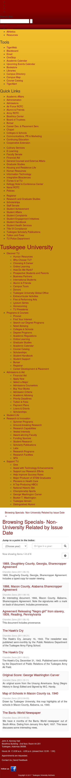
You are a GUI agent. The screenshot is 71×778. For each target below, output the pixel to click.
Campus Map (14, 77)
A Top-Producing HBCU (25, 484)
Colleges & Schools (17, 132)
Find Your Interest (22, 319)
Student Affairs (14, 212)
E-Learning (12, 151)
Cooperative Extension (18, 142)
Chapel (10, 129)
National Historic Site (24, 487)
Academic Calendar (17, 60)
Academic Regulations (24, 335)
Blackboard (12, 50)
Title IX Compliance (17, 228)
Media (10, 28)
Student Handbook (16, 222)
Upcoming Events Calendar (21, 64)
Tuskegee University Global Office (31, 292)
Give (9, 5)
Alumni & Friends (15, 109)
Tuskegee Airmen (22, 501)
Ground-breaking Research (27, 425)
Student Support (21, 359)
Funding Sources (22, 438)
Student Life (13, 415)
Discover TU (13, 253)
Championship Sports (24, 491)
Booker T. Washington (24, 497)
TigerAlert (12, 83)
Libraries (11, 70)
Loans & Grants (21, 408)
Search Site (6, 16)
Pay (9, 11)
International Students (24, 279)
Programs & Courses (17, 312)
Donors (17, 289)
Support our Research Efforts (28, 471)
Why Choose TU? (22, 259)
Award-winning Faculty (25, 434)
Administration (14, 99)
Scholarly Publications (24, 444)
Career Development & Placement (31, 368)
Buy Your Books (21, 388)
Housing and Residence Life (21, 167)
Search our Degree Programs (28, 322)
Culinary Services (16, 147)
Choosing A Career (23, 263)
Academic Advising (23, 395)
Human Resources (16, 170)
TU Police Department (18, 238)
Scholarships (13, 202)
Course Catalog (15, 80)
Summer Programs (23, 421)
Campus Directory (16, 73)
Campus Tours (21, 286)
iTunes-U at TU (14, 180)
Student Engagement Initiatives (23, 218)
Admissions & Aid (16, 372)
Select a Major (20, 382)
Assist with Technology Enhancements (33, 468)
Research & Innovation (18, 418)
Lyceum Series (21, 302)
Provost (17, 316)
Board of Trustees (16, 119)
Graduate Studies (16, 164)
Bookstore (12, 67)
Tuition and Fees (15, 235)
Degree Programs (22, 332)
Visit (9, 8)
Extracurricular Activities (25, 296)
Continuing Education (18, 139)
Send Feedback (20, 760)
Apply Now (18, 378)
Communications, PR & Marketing (24, 136)
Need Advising (20, 325)
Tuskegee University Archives (44, 775)
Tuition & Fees (20, 401)
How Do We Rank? (23, 269)
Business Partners (22, 276)
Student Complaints (17, 215)
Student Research (22, 441)
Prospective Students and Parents (31, 273)
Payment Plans (21, 405)
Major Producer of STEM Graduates (32, 477)
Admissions (12, 103)
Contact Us (7, 760)
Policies (11, 190)
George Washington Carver (27, 494)
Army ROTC (13, 113)
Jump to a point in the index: (18, 540)
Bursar (10, 123)
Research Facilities (23, 454)
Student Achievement (18, 208)
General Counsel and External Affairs (26, 161)
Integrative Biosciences (19, 177)
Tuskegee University (26, 246)
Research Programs (23, 451)
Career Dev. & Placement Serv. (23, 126)
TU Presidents (20, 309)
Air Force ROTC (15, 106)
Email (9, 54)
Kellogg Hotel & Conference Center (25, 184)
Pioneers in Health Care (25, 481)
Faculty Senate (14, 154)
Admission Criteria (22, 392)
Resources (12, 34)
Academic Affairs (15, 96)
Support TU (13, 461)
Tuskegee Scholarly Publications (23, 232)
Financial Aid (13, 157)
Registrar (11, 195)
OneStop (11, 57)
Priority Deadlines (22, 398)
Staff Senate (13, 205)
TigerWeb (12, 25)
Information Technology (19, 174)
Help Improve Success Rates (28, 474)
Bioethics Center (15, 116)
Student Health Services (19, 225)
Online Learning (21, 266)
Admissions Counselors (25, 385)
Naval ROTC (13, 187)
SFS (15, 458)
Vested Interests (21, 431)
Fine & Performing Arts (25, 299)
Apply (9, 1)
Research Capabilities (24, 428)
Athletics (11, 31)
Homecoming (20, 306)
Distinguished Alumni (24, 504)
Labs (15, 448)
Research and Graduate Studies (23, 198)
